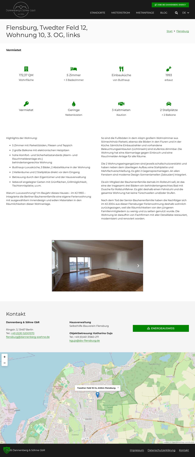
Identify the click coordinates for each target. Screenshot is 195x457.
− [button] (5, 363)
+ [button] (5, 357)
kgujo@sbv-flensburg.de (84, 340)
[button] (107, 12)
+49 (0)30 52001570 (22, 333)
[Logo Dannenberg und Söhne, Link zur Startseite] (21, 9)
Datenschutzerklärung (161, 450)
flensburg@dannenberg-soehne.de (28, 336)
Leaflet (166, 442)
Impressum (137, 450)
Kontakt (184, 450)
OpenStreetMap (178, 442)
